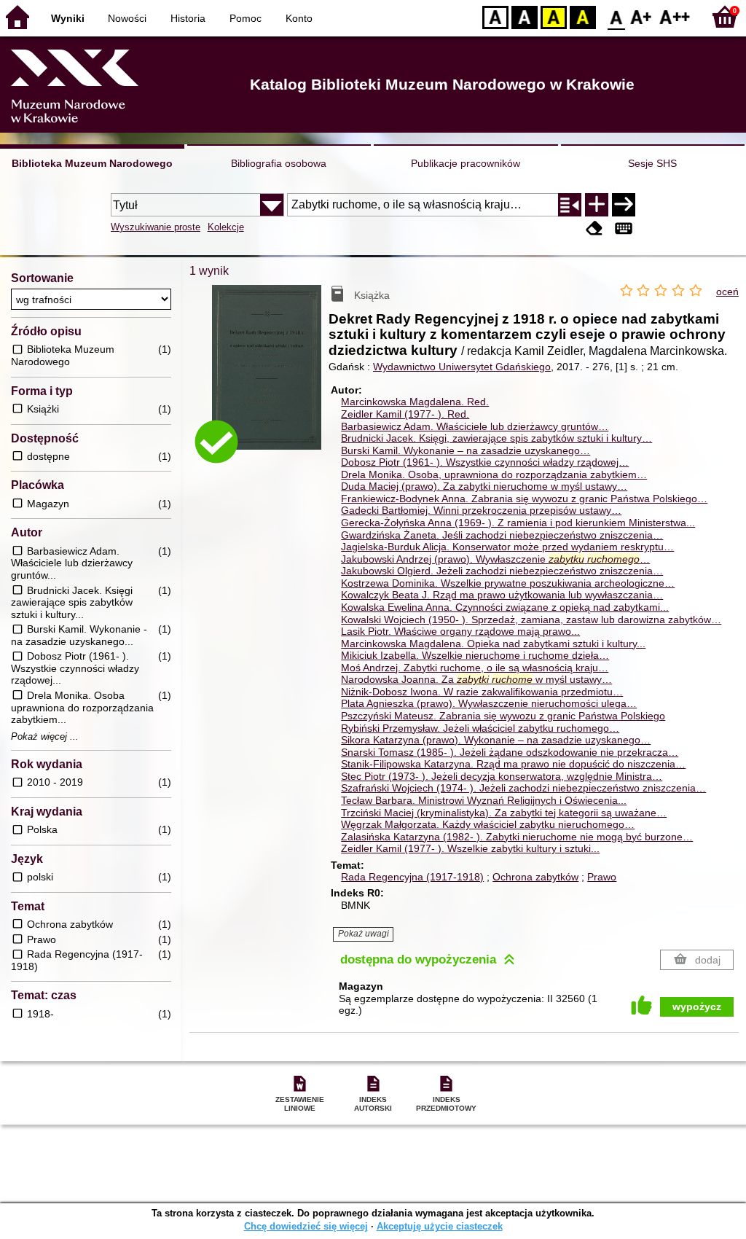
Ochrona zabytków (535, 877)
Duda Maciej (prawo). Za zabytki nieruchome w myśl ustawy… (484, 486)
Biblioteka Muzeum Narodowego (92, 163)
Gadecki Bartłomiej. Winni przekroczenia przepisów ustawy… (481, 510)
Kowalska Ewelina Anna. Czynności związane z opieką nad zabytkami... (505, 607)
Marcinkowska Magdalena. (415, 401)
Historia (187, 18)
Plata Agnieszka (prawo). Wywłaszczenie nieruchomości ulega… (489, 703)
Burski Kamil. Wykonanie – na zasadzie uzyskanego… (465, 450)
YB (554, 16)
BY (583, 16)
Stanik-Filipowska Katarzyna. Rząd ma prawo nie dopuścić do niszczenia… (513, 764)
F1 (641, 16)
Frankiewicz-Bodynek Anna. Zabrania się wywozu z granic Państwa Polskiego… (524, 498)
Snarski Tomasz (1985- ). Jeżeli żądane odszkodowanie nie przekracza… (509, 752)
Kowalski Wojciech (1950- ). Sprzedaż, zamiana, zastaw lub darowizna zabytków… (531, 619)
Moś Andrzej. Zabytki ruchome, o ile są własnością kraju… (474, 667)
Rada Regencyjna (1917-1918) (412, 877)
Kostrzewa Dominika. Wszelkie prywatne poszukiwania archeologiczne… (508, 583)
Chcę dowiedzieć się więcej (306, 1226)
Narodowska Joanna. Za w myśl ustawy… (476, 679)
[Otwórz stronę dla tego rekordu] (270, 378)
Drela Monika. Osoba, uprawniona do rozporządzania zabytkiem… (494, 474)
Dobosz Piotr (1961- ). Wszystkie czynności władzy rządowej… (485, 462)
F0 (617, 16)
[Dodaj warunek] (596, 204)
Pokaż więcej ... (45, 737)
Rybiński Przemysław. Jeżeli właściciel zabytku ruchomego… (480, 728)
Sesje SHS (652, 163)
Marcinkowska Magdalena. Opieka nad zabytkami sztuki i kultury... (493, 643)
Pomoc (245, 18)
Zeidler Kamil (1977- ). (405, 414)
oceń (727, 291)
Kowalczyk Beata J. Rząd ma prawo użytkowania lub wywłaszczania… (502, 595)
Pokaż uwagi (363, 933)
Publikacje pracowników (465, 163)
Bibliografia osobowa (278, 163)
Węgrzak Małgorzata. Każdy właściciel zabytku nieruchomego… (488, 824)
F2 (675, 16)
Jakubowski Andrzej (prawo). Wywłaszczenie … (495, 559)
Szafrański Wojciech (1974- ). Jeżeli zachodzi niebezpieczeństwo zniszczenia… (523, 788)
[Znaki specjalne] (623, 228)
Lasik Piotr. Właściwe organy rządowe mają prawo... (460, 631)
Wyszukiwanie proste (155, 227)
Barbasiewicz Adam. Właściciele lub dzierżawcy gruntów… (474, 426)
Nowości (127, 18)
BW (524, 16)
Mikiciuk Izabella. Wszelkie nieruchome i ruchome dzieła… (475, 655)
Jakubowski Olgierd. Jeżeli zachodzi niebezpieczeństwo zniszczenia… (502, 570)
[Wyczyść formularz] (594, 228)
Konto (299, 18)
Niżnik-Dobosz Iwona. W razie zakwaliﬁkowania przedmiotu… (482, 691)
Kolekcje (226, 227)
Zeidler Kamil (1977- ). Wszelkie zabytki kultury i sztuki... (470, 848)
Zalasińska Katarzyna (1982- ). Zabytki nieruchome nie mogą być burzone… (517, 837)
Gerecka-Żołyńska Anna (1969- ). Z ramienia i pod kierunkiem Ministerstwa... (518, 522)
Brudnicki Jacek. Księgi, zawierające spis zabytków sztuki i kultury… (496, 438)
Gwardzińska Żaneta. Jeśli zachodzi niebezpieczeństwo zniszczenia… (502, 535)
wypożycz (696, 1006)
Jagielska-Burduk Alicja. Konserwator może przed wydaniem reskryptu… (507, 546)
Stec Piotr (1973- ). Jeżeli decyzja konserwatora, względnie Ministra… (501, 776)
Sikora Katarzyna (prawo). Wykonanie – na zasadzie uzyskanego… (496, 740)
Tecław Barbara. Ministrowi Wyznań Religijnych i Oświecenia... (484, 800)
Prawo (601, 877)
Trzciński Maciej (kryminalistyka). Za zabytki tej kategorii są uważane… (504, 812)
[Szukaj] (623, 204)
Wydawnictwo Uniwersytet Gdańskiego (462, 366)
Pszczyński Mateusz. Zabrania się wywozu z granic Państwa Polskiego (503, 716)
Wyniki (68, 18)
